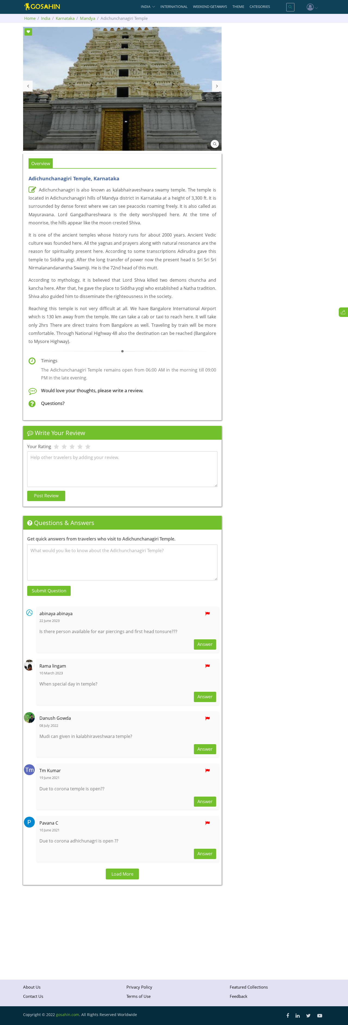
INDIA (145, 6)
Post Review (46, 496)
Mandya (87, 18)
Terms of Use (138, 996)
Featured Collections (249, 987)
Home (30, 18)
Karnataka (65, 18)
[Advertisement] (122, 928)
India (45, 18)
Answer (205, 644)
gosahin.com (67, 1014)
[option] (122, 89)
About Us (32, 987)
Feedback (238, 996)
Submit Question (49, 591)
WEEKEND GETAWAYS (210, 6)
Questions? (52, 403)
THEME (238, 6)
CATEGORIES (260, 6)
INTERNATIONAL (174, 6)
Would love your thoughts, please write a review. (92, 390)
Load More (122, 874)
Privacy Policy (139, 987)
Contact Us (33, 996)
